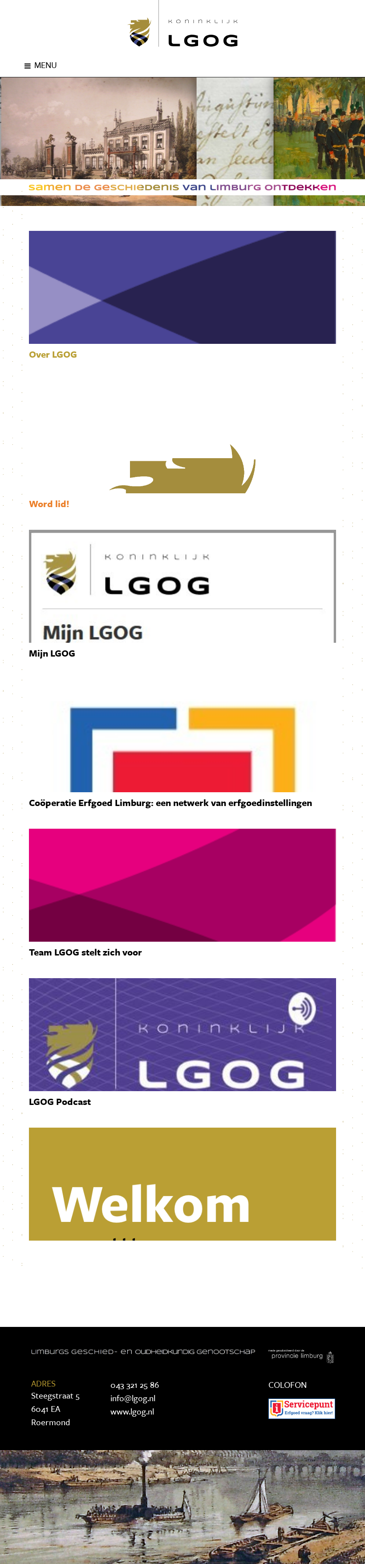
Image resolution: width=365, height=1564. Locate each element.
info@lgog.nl (132, 1398)
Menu (45, 65)
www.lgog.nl (132, 1411)
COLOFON (287, 1385)
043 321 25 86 (134, 1385)
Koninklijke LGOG (182, 23)
